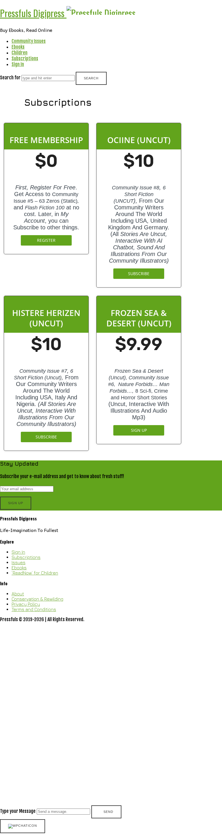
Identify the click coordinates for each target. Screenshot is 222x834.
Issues (18, 562)
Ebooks (18, 47)
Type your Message (18, 811)
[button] (111, 720)
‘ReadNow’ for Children (35, 572)
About (18, 593)
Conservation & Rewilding (37, 598)
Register (46, 240)
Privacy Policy (26, 604)
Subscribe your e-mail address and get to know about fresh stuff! (62, 476)
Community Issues (29, 41)
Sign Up (139, 430)
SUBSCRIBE (138, 273)
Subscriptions (25, 58)
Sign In (18, 64)
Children (19, 53)
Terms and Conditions (34, 609)
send (108, 811)
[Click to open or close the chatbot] (22, 826)
